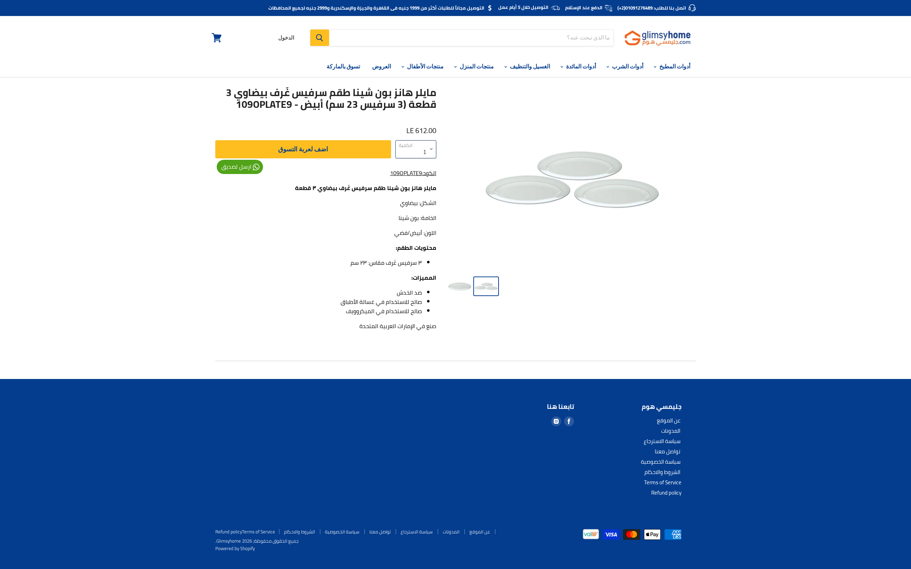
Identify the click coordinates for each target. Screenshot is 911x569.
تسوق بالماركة (343, 66)
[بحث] (319, 38)
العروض (381, 66)
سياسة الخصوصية (660, 462)
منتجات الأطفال (425, 66)
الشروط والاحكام (662, 472)
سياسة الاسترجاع (662, 441)
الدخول (286, 38)
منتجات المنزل (476, 66)
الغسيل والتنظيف (529, 66)
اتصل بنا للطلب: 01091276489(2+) (651, 8)
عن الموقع (668, 420)
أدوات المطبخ (674, 66)
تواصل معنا (667, 451)
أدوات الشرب (627, 66)
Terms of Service (662, 482)
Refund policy (666, 493)
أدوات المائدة (580, 66)
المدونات (670, 431)
